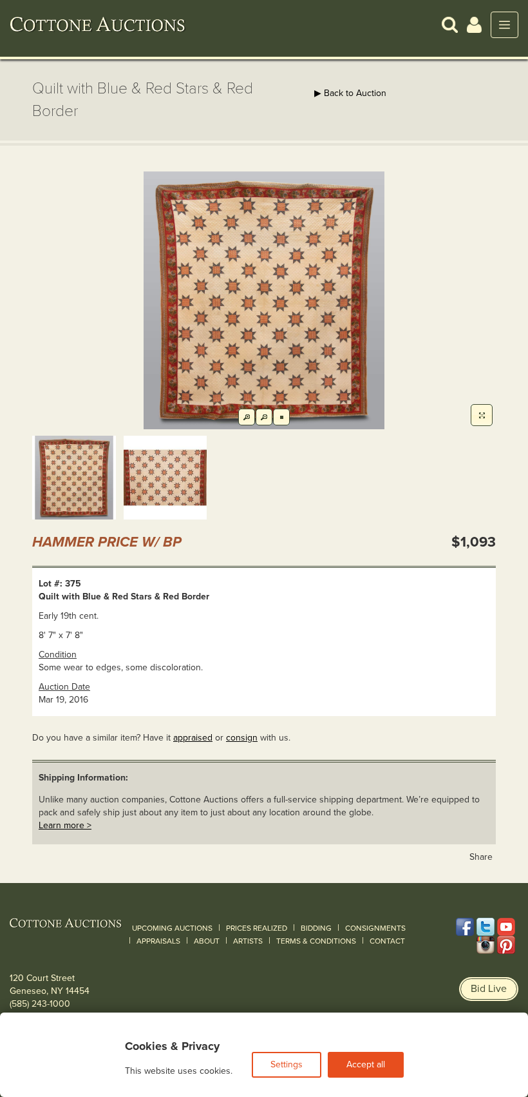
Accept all (365, 1064)
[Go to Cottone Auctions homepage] (98, 24)
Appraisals (158, 941)
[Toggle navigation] (504, 25)
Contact (387, 941)
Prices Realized (256, 928)
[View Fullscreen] (482, 415)
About (207, 941)
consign (242, 737)
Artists (248, 941)
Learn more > (65, 825)
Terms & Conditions (316, 941)
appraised (192, 737)
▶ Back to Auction (350, 93)
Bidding (316, 928)
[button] (450, 24)
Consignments (375, 928)
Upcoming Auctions (172, 928)
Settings (286, 1064)
